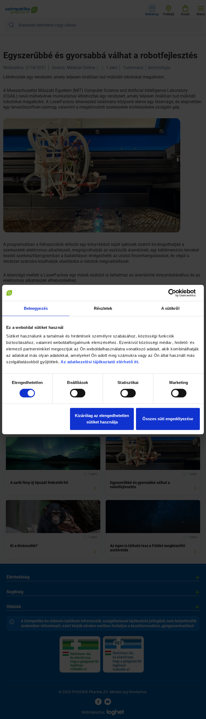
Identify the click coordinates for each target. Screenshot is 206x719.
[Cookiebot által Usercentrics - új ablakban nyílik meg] (176, 293)
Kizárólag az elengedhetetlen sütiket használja (102, 418)
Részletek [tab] (103, 308)
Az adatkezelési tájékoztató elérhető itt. (101, 362)
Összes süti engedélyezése (167, 418)
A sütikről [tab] (170, 308)
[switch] (77, 393)
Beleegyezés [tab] (36, 308)
